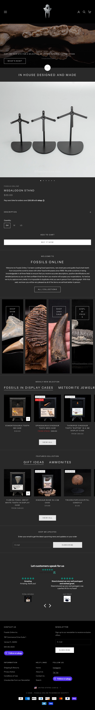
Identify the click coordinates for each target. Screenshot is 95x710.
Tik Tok (55, 672)
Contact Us (40, 676)
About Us (39, 672)
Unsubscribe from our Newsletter (17, 680)
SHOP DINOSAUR (59, 311)
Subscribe (67, 545)
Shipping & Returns (11, 668)
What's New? (15, 61)
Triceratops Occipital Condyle (77, 501)
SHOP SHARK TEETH (12, 314)
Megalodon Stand (19, 190)
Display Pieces (82, 313)
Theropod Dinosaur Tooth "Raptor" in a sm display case (77, 428)
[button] (45, 605)
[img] (47, 569)
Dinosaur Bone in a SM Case (47, 501)
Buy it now (47, 242)
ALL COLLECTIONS (47, 289)
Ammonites (60, 462)
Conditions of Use (11, 676)
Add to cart (47, 235)
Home (38, 668)
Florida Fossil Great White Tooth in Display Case (17, 502)
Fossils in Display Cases (28, 387)
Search (38, 680)
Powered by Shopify (59, 693)
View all (48, 442)
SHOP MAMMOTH (36, 311)
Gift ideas (34, 462)
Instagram (57, 668)
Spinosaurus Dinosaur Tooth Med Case (47, 427)
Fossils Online (11, 186)
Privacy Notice (9, 672)
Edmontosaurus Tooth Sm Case (17, 427)
